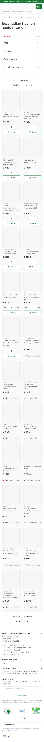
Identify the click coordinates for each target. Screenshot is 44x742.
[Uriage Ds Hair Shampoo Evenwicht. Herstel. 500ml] (11, 146)
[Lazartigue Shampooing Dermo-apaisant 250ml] (32, 327)
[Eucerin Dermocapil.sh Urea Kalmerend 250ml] (11, 327)
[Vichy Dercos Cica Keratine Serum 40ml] (11, 537)
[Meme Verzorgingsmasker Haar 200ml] (11, 452)
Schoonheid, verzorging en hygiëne (21, 17)
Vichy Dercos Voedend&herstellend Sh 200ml (32, 386)
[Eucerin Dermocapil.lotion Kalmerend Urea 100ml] (11, 192)
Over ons (5, 671)
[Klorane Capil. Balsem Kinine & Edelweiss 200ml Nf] (32, 100)
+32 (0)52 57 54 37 (17, 645)
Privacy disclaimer (32, 729)
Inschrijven (22, 696)
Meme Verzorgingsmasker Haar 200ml (10, 468)
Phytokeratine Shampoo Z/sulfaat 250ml (9, 386)
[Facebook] (19, 718)
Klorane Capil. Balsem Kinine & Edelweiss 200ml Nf (32, 116)
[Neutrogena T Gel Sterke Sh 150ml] (32, 146)
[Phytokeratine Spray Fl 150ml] (32, 452)
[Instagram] (24, 718)
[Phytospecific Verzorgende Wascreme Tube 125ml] (11, 579)
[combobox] (19, 12)
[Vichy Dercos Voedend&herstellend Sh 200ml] (32, 370)
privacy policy (36, 702)
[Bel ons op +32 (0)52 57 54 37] (34, 7)
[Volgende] (27, 621)
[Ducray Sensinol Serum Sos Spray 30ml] (32, 238)
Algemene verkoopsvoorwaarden (14, 729)
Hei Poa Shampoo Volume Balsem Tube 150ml (31, 553)
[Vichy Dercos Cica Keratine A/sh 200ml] (32, 192)
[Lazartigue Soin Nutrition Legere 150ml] (32, 579)
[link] (16, 621)
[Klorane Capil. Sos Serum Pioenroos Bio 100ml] (32, 281)
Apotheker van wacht (11, 674)
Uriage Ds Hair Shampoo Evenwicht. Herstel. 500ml (10, 162)
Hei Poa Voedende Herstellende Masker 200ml (31, 511)
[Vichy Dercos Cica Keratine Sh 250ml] (11, 238)
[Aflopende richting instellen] (30, 85)
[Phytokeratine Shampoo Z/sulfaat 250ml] (11, 370)
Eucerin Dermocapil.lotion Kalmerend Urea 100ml (11, 208)
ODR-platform (13, 731)
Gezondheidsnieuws (30, 671)
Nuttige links (15, 671)
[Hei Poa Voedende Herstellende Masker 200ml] (32, 495)
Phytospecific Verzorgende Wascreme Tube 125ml (11, 595)
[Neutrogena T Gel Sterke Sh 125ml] (32, 412)
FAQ (3, 663)
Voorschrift (25, 674)
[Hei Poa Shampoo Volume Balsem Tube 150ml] (32, 537)
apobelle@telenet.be (22, 648)
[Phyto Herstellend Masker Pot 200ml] (11, 495)
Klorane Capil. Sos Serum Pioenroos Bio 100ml (31, 297)
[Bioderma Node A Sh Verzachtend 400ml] (11, 281)
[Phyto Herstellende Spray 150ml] (11, 412)
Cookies (4, 731)
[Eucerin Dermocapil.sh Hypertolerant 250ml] (11, 100)
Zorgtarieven (36, 674)
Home (4, 17)
